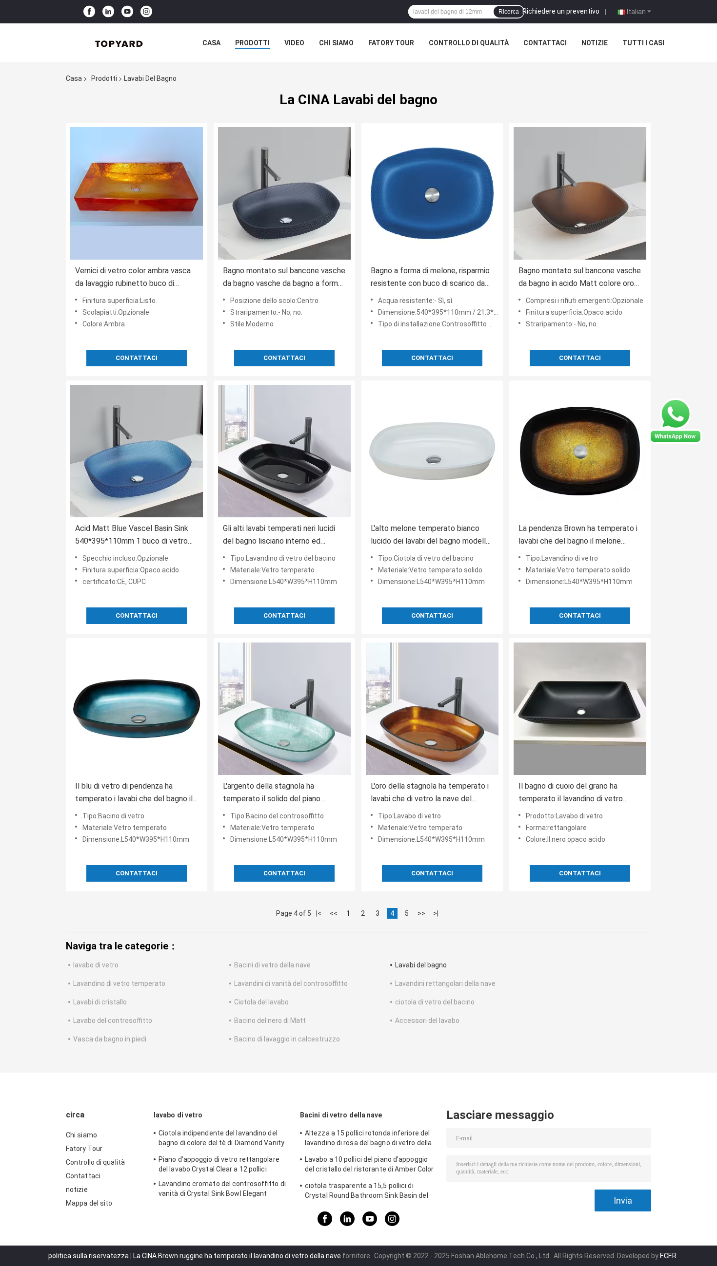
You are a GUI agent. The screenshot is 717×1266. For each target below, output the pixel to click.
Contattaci (545, 43)
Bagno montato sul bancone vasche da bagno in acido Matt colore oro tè (579, 278)
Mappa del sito (89, 1203)
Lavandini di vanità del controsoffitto (291, 983)
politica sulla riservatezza (88, 1256)
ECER (668, 1256)
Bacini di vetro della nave (272, 965)
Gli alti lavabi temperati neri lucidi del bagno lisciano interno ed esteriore (279, 536)
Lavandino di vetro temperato (119, 983)
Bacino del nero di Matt (270, 1020)
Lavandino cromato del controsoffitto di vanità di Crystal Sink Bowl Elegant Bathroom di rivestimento (222, 1190)
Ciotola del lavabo (261, 1002)
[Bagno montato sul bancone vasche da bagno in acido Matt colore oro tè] (580, 193)
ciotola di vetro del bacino (435, 1002)
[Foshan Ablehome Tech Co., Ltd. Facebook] (89, 12)
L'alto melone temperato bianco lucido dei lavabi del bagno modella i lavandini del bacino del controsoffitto (432, 536)
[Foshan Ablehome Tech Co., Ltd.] (119, 42)
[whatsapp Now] (675, 420)
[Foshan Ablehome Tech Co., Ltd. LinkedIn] (108, 12)
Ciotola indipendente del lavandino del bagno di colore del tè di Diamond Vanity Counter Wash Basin (221, 1139)
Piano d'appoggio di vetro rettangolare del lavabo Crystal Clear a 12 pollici (219, 1164)
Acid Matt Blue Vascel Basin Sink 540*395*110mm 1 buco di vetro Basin (131, 536)
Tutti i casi (643, 43)
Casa (211, 43)
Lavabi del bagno (421, 965)
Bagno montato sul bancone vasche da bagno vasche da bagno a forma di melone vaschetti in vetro (284, 278)
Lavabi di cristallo (100, 1002)
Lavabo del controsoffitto (112, 1020)
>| (435, 913)
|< (318, 913)
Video (294, 43)
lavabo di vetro (96, 965)
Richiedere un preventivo (560, 11)
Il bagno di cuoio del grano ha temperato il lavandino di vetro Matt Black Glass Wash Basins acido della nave (570, 793)
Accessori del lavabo (427, 1020)
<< (334, 913)
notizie (594, 43)
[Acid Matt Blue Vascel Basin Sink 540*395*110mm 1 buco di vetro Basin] (136, 451)
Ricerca (508, 11)
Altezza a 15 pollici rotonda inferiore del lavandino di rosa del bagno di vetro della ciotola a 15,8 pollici (368, 1139)
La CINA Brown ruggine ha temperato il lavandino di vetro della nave (237, 1256)
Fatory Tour (391, 43)
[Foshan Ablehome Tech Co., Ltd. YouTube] (127, 12)
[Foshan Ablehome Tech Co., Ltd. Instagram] (146, 12)
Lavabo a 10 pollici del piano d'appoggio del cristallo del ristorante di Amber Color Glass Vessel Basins (369, 1165)
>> (421, 913)
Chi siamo (336, 43)
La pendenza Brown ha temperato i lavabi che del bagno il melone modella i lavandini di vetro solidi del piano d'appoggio (579, 536)
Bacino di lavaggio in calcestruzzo (287, 1039)
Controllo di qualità (469, 43)
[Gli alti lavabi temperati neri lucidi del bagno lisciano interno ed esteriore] (284, 451)
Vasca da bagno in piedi (109, 1039)
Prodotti (252, 43)
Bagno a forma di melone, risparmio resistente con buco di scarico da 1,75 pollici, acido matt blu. (430, 278)
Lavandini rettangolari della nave (445, 983)
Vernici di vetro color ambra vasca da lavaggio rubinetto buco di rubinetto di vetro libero (133, 278)
